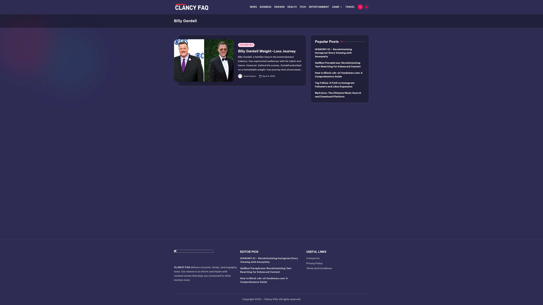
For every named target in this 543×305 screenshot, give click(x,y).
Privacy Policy (314, 263)
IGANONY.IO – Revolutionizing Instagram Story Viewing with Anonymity (333, 53)
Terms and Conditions (319, 268)
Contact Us (313, 258)
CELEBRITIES (246, 45)
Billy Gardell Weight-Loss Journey (267, 51)
